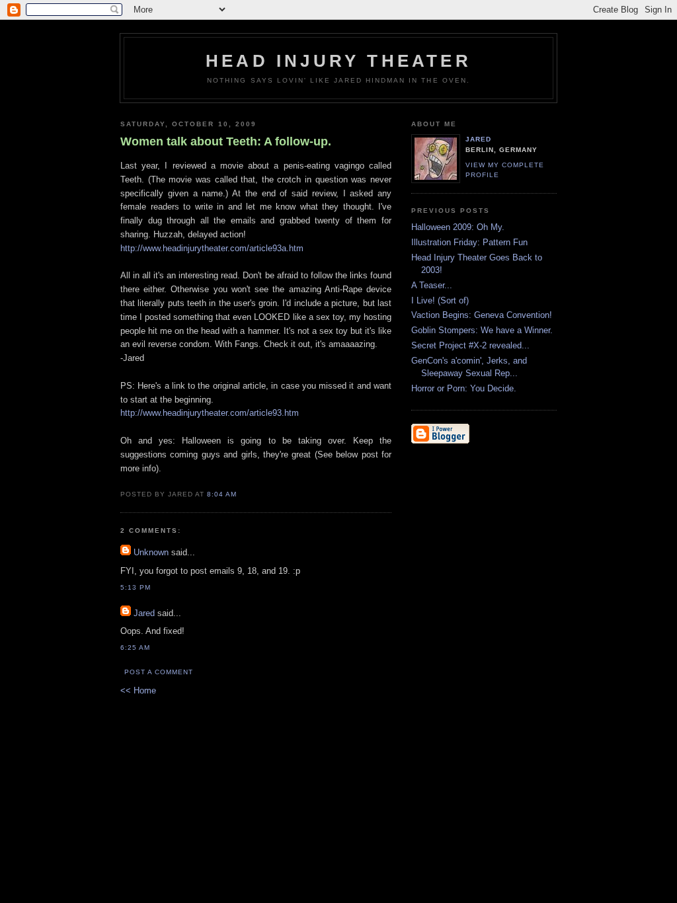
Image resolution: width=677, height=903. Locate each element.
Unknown (151, 552)
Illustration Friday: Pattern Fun (469, 242)
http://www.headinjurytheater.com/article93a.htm (211, 248)
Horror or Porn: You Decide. (463, 388)
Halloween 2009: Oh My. (457, 227)
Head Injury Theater (338, 61)
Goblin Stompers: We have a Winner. (482, 330)
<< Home (138, 690)
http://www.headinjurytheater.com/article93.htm (209, 413)
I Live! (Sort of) (440, 300)
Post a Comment (158, 672)
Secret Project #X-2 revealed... (470, 345)
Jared (144, 613)
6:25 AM (135, 647)
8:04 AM (222, 494)
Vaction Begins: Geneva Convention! (481, 315)
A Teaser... (431, 285)
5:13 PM (135, 587)
